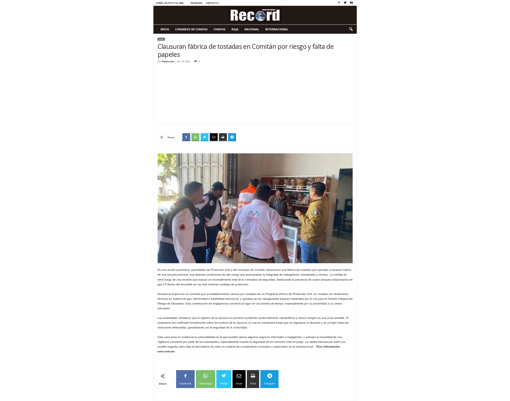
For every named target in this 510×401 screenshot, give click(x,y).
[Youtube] (351, 3)
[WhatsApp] (195, 137)
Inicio (165, 29)
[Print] (223, 137)
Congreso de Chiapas (191, 29)
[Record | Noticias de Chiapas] (255, 15)
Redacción (168, 61)
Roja (234, 29)
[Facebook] (339, 3)
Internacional (276, 29)
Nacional (251, 29)
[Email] (214, 137)
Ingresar (196, 2)
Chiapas (220, 29)
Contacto (212, 2)
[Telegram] (232, 137)
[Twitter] (345, 3)
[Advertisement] (255, 94)
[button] (350, 29)
